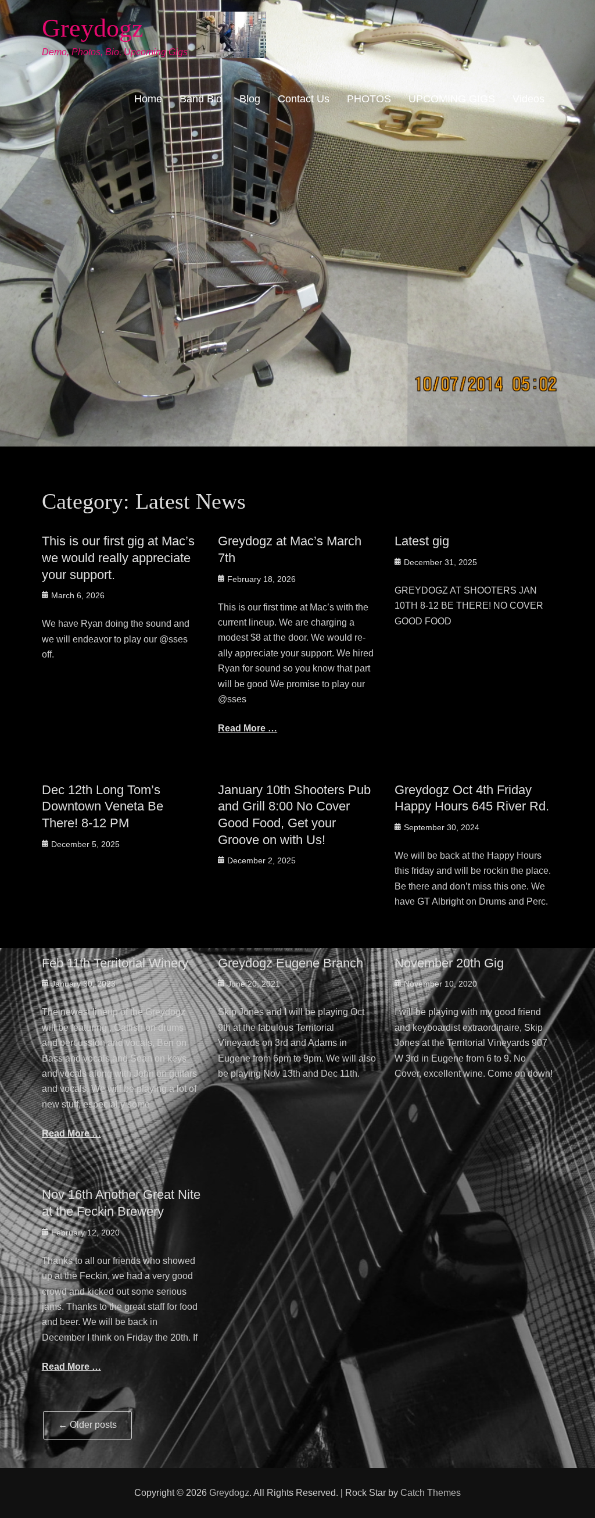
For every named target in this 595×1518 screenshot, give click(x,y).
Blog (249, 99)
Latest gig (422, 541)
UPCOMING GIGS (451, 99)
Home (148, 99)
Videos (528, 99)
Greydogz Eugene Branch (290, 963)
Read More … (247, 728)
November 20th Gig (449, 963)
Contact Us (303, 99)
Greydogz (93, 28)
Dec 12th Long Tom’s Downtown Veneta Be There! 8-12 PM (102, 806)
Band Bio (201, 99)
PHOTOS (369, 99)
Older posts (87, 1425)
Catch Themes (430, 1493)
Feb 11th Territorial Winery (115, 963)
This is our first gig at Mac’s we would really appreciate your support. (118, 557)
